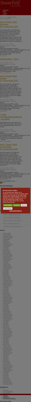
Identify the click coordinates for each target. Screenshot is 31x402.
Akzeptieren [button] (16, 205)
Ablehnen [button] (24, 205)
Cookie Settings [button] (7, 208)
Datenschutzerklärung (15, 211)
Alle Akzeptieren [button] (8, 205)
